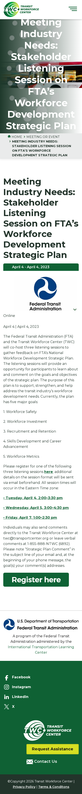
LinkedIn (20, 697)
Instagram (21, 687)
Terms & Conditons (53, 787)
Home (16, 137)
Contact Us (45, 761)
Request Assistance (52, 749)
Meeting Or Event (42, 137)
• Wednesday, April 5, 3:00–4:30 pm (36, 508)
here (48, 472)
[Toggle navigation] (73, 9)
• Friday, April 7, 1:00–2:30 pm (30, 518)
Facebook (21, 677)
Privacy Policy (24, 787)
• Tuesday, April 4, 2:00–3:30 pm (33, 498)
